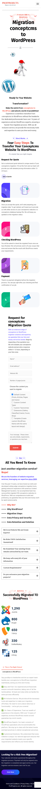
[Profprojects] (10, 3)
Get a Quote (7, 177)
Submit (15, 448)
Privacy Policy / (26, 784)
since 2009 (32, 479)
